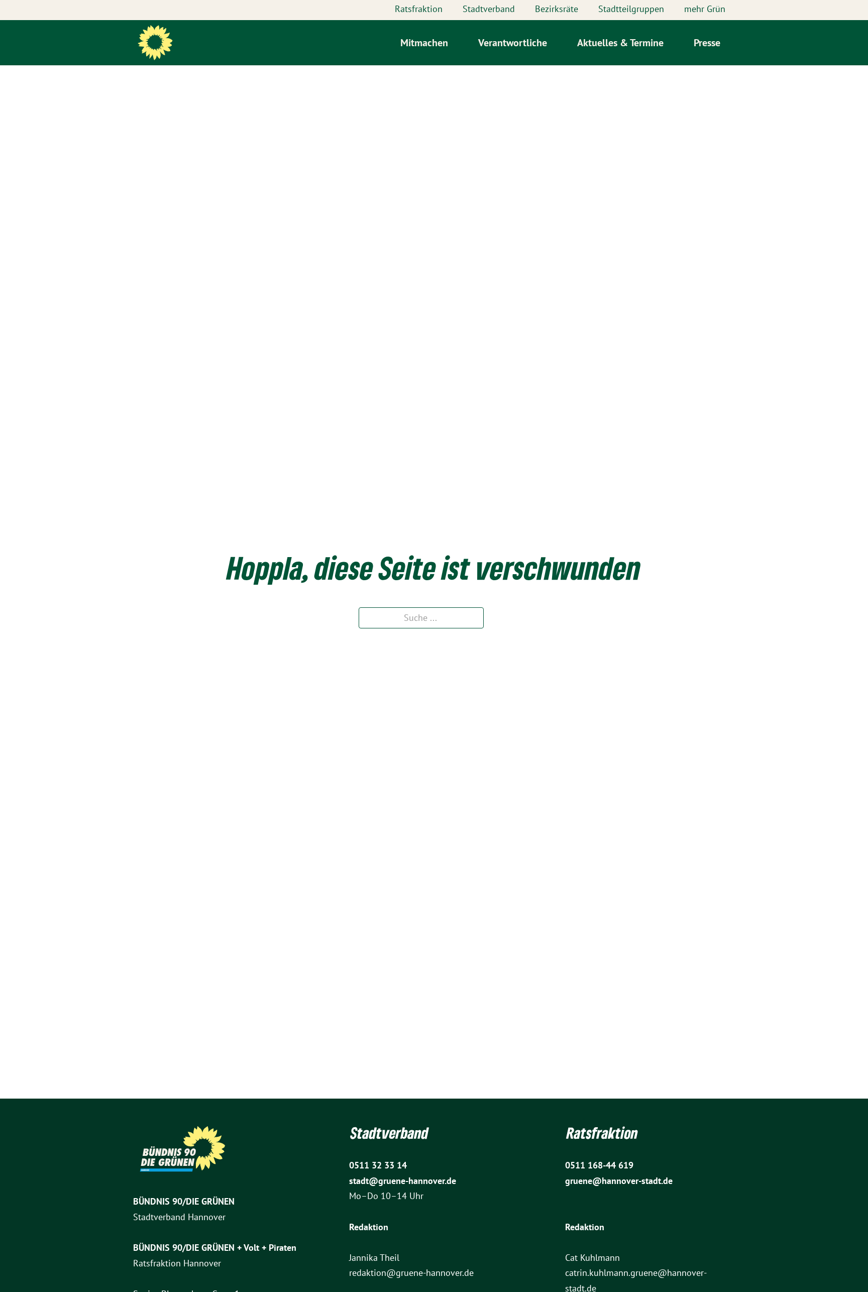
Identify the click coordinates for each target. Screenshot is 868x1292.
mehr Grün (704, 9)
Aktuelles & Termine (620, 42)
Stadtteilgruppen (631, 9)
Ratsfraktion (419, 9)
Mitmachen (424, 42)
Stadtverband (489, 9)
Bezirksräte (556, 9)
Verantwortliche (512, 42)
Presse (707, 42)
